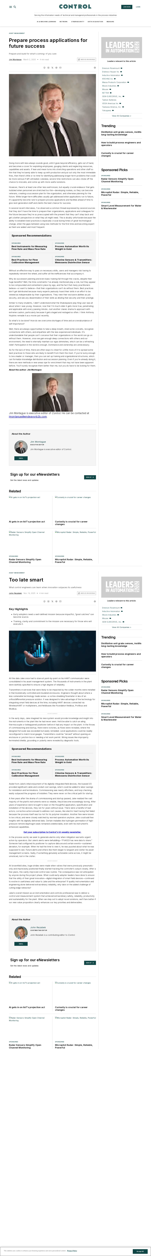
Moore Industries (109, 86)
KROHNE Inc (107, 79)
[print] (95, 68)
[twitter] (52, 68)
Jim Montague (15, 59)
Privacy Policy (72, 1251)
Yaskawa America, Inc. (111, 107)
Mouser (105, 89)
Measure (110, 21)
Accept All (140, 1251)
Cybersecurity (77, 21)
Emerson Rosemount (111, 68)
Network (64, 21)
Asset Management (17, 33)
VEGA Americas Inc (110, 103)
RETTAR (105, 93)
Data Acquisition (95, 21)
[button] (10, 7)
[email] (60, 68)
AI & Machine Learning (46, 21)
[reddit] (56, 68)
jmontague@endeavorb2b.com (28, 416)
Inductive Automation (111, 75)
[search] (14, 7)
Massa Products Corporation (114, 82)
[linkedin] (48, 68)
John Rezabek (15, 593)
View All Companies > (121, 116)
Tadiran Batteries (109, 100)
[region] (75, 1251)
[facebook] (44, 68)
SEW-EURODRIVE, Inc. (112, 96)
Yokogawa (106, 110)
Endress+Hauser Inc (110, 72)
